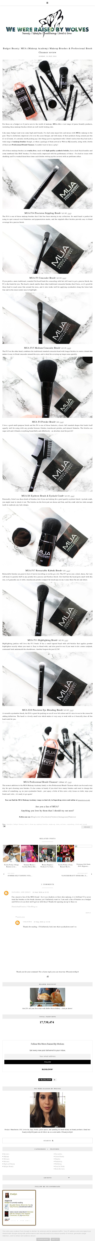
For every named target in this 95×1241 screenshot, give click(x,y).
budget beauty (19, 824)
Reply (88, 913)
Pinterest (72, 817)
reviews (63, 824)
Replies (21, 917)
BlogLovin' (35, 817)
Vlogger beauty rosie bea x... (74, 876)
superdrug (70, 824)
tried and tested (81, 824)
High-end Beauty (9, 1164)
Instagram (63, 817)
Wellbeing (58, 1164)
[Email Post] (3, 826)
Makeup (6, 1156)
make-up (52, 824)
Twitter (54, 817)
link (69, 213)
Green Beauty (59, 1156)
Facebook (46, 817)
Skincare (6, 1159)
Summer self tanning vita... (20, 876)
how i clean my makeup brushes (36, 824)
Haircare (6, 1161)
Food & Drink (60, 1166)
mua (57, 824)
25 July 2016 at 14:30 (42, 922)
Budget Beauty (8, 1166)
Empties (57, 1159)
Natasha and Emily (21, 892)
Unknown (27, 922)
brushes (9, 824)
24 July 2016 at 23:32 (41, 892)
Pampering (58, 1161)
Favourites (58, 1154)
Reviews (6, 1154)
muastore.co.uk (84, 800)
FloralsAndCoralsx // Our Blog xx (24, 906)
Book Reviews (60, 1169)
